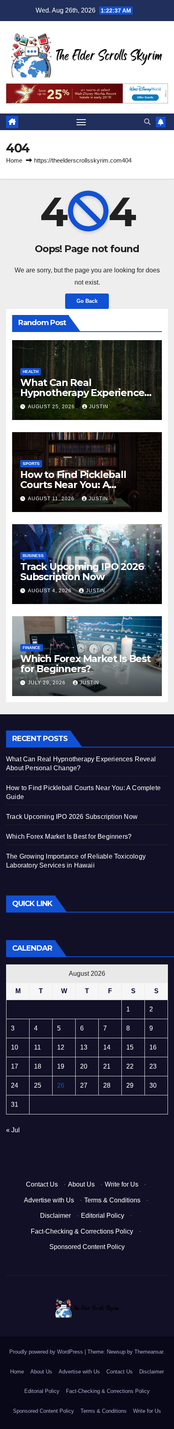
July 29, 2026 (47, 683)
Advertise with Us (49, 1200)
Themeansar (148, 1352)
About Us (81, 1184)
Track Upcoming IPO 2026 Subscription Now (81, 572)
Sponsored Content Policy (87, 1246)
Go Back (87, 301)
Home (14, 160)
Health (30, 371)
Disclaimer (55, 1215)
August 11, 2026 (52, 498)
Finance (31, 647)
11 (37, 1047)
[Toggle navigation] (81, 122)
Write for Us (121, 1184)
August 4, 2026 (50, 590)
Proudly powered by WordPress (47, 1352)
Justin (98, 406)
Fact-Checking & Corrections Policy (82, 1231)
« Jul (13, 1130)
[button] (147, 121)
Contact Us (42, 1184)
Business (33, 555)
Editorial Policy (102, 1215)
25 (37, 1085)
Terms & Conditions (112, 1200)
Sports (31, 463)
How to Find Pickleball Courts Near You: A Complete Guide (73, 485)
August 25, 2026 (52, 406)
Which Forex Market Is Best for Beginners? (85, 664)
